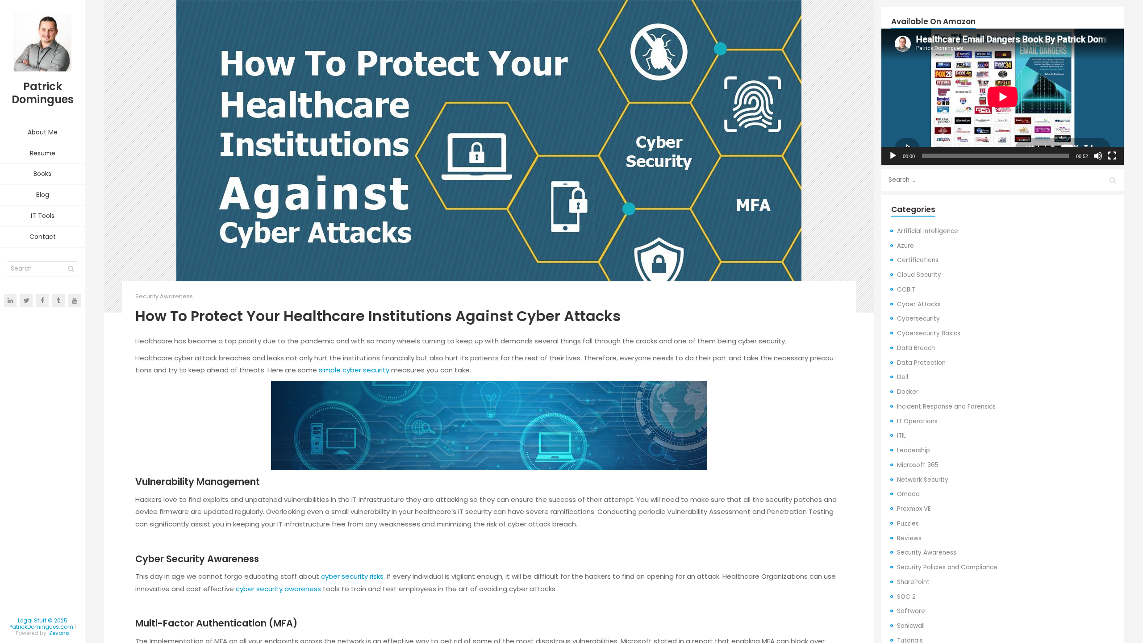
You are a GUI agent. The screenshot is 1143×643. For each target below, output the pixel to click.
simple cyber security (354, 370)
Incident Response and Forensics (946, 406)
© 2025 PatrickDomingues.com (41, 623)
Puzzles (908, 523)
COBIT (906, 289)
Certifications (918, 260)
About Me (43, 132)
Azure (905, 246)
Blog (42, 194)
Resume (42, 153)
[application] (1002, 97)
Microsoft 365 (918, 465)
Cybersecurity (918, 318)
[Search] (71, 268)
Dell (902, 377)
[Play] (893, 155)
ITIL (901, 435)
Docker (907, 392)
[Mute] (1097, 155)
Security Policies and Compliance (947, 567)
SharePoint (913, 582)
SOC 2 (906, 597)
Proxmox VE (914, 509)
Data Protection (921, 363)
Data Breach (916, 348)
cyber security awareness (278, 588)
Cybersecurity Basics (928, 333)
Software (911, 611)
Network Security (922, 480)
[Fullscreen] (1112, 155)
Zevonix (59, 633)
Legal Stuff (32, 620)
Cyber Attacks (919, 304)
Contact (42, 236)
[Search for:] (1002, 180)
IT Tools (42, 215)
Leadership (913, 450)
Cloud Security (919, 275)
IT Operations (917, 421)
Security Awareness (164, 296)
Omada (908, 494)
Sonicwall (911, 626)
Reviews (909, 538)
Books (42, 173)
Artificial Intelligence (927, 231)
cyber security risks (352, 576)
